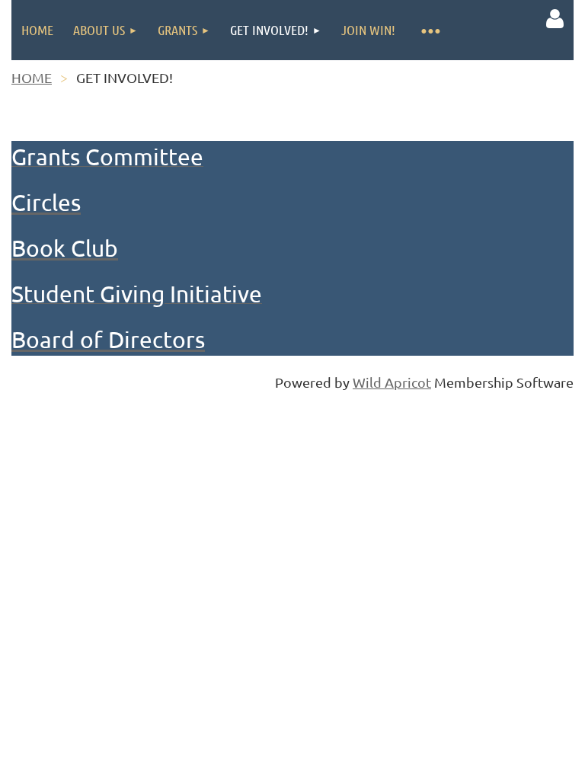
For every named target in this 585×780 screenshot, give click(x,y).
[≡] (430, 30)
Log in (554, 19)
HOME (31, 77)
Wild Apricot (392, 382)
